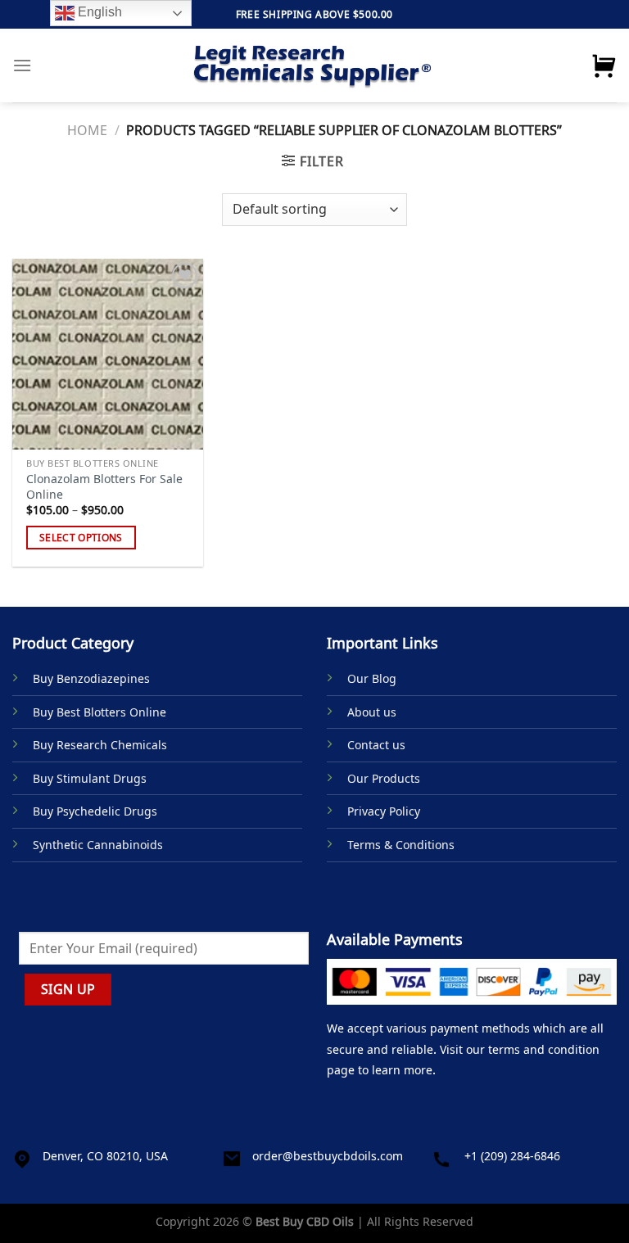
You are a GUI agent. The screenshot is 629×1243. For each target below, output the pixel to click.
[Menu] (22, 65)
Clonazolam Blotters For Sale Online (104, 487)
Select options (81, 537)
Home (87, 130)
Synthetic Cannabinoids (98, 844)
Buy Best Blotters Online (99, 712)
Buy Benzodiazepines (91, 678)
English (98, 12)
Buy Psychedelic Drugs (95, 811)
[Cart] (604, 65)
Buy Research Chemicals (100, 745)
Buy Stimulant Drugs (90, 778)
